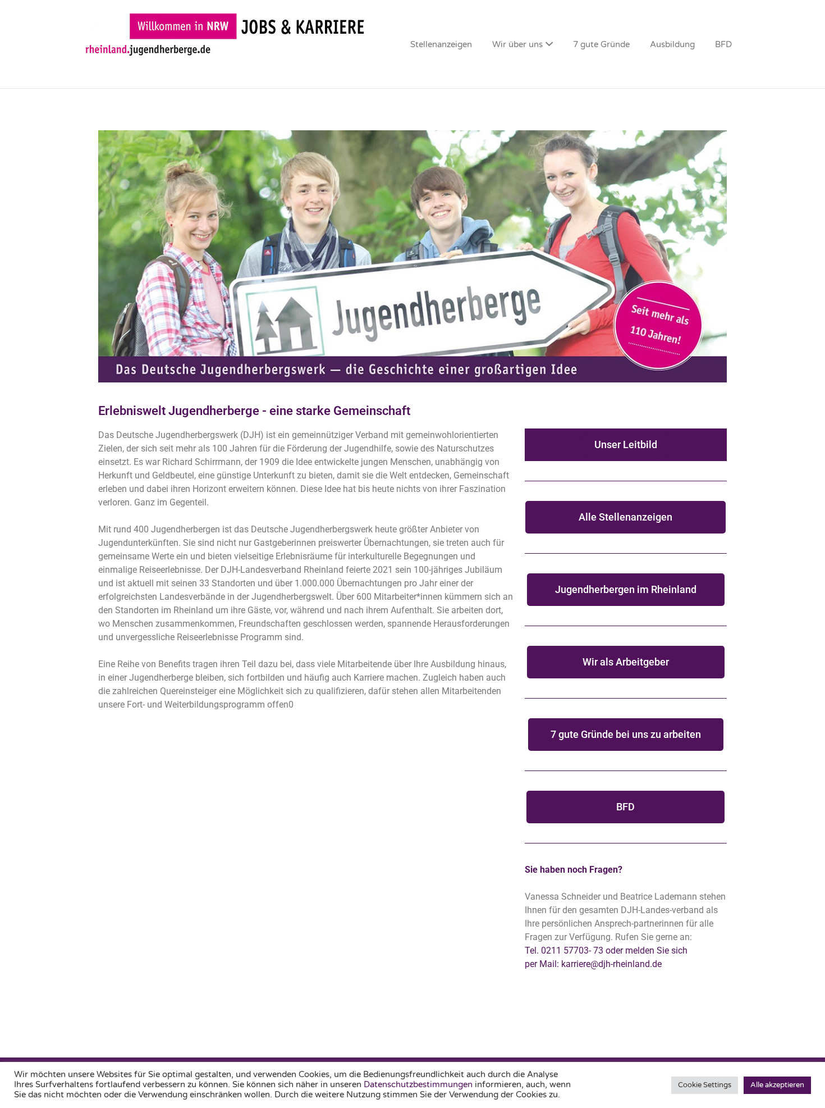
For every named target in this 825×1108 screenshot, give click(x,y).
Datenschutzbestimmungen (419, 1084)
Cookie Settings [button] (704, 1084)
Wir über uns (517, 44)
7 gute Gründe (601, 44)
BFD (723, 44)
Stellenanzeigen (441, 44)
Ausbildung (672, 44)
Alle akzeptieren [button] (777, 1084)
